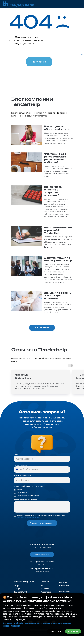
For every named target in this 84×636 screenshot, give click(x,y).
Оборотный (45, 592)
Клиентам (64, 585)
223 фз (17, 589)
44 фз (16, 585)
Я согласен (73, 631)
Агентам (63, 582)
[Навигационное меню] (80, 4)
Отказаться (55, 631)
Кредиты (44, 581)
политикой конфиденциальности (28, 517)
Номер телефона (20, 465)
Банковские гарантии (24, 581)
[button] (42, 554)
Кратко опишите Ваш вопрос (25, 500)
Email (16, 454)
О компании (64, 592)
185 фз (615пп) (20, 592)
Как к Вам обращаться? (23, 476)
